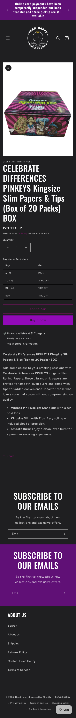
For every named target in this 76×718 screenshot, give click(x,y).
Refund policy (62, 697)
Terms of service (39, 703)
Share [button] (11, 456)
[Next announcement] (69, 10)
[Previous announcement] (7, 10)
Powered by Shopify (40, 697)
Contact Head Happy (22, 661)
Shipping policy (61, 703)
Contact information (40, 709)
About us (14, 634)
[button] (8, 38)
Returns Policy (17, 652)
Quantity (8, 239)
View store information (22, 343)
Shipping (23, 233)
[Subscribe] (63, 534)
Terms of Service (19, 670)
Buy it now (38, 320)
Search (12, 625)
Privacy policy (18, 703)
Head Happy (22, 697)
